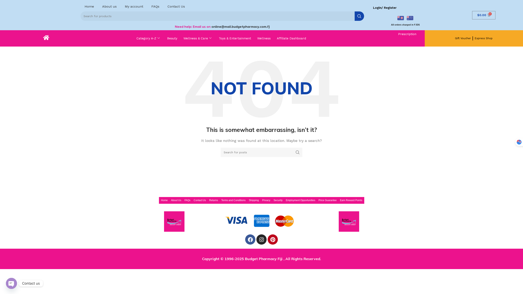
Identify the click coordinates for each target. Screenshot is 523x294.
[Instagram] (261, 239)
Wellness (264, 38)
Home (89, 6)
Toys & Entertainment (235, 38)
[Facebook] (250, 239)
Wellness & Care (195, 38)
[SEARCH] (359, 16)
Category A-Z (146, 38)
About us (109, 6)
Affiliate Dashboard (291, 38)
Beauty (172, 38)
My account (134, 6)
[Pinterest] (273, 239)
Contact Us (176, 6)
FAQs (155, 6)
